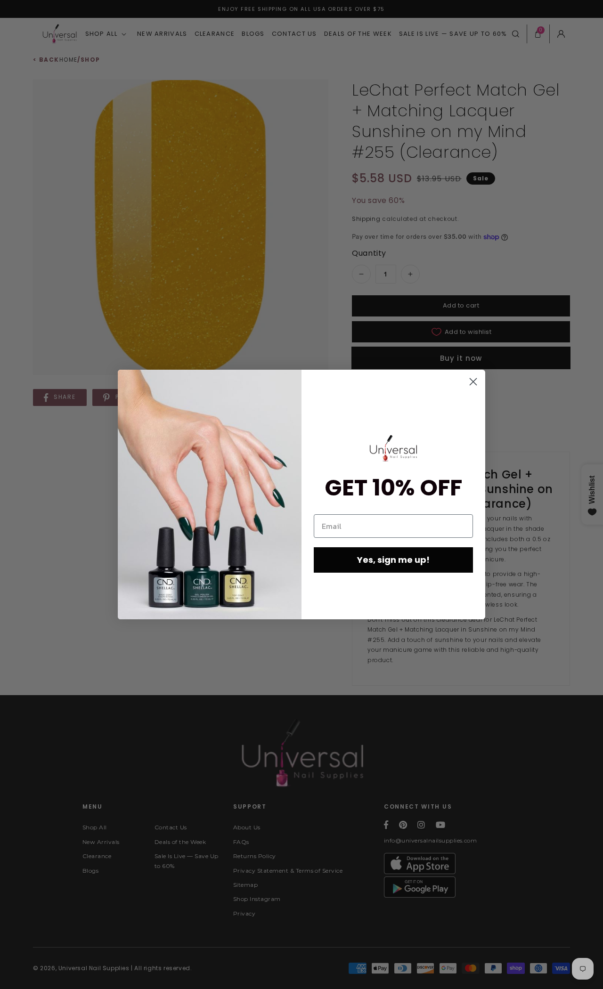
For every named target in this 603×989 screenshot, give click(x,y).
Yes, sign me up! (393, 560)
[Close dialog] (473, 381)
